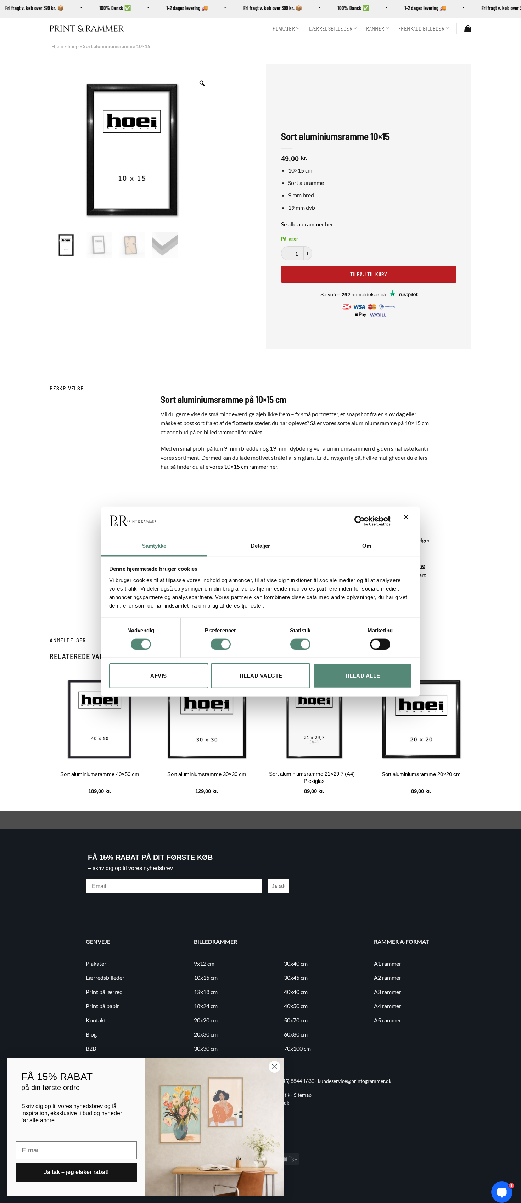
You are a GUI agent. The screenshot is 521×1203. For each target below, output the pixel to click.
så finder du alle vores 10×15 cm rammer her (223, 466)
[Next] (471, 739)
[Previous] (50, 739)
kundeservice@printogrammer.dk (354, 1081)
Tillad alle (362, 676)
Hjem (57, 46)
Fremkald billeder (421, 28)
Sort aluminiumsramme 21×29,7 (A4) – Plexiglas (314, 777)
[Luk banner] (408, 521)
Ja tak (278, 886)
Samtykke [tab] (154, 545)
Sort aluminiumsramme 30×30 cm (206, 774)
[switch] (221, 644)
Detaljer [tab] (260, 545)
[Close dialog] (274, 1067)
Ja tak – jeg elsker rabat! (76, 1172)
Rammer (375, 28)
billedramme (219, 432)
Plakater (284, 28)
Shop (73, 46)
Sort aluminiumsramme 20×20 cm (421, 774)
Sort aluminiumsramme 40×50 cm (99, 774)
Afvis (158, 676)
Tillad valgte (260, 676)
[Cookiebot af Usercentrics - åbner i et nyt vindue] (360, 521)
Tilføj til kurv (368, 274)
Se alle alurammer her (307, 224)
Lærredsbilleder (330, 28)
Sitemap (303, 1095)
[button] (467, 28)
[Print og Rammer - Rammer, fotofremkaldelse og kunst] (87, 28)
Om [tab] (366, 545)
